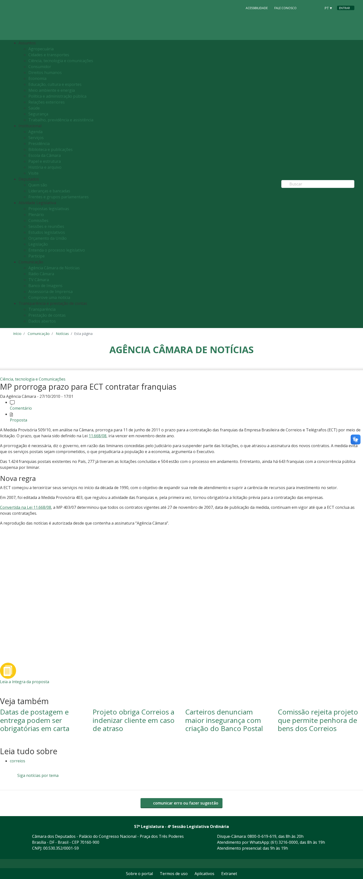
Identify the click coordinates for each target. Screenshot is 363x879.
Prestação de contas (47, 315)
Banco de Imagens (45, 285)
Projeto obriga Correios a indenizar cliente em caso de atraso (134, 720)
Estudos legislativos (46, 232)
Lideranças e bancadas (49, 191)
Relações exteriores (46, 102)
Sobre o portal (139, 873)
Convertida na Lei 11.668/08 (25, 507)
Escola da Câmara (44, 155)
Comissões (38, 220)
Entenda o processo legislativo (56, 250)
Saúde (34, 108)
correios (17, 761)
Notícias (62, 333)
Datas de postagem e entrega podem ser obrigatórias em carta (34, 720)
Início (17, 333)
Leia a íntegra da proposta (24, 681)
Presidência (39, 143)
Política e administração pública (57, 96)
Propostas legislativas (48, 208)
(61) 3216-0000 (284, 842)
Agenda (35, 131)
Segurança (38, 114)
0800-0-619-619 (261, 836)
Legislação (38, 244)
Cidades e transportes (48, 54)
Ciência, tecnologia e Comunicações (32, 379)
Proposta (18, 420)
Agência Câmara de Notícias (54, 268)
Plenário (36, 214)
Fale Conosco (285, 8)
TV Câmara (38, 279)
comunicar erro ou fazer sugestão (185, 803)
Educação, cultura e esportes (54, 84)
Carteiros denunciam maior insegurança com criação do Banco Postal (224, 720)
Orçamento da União (47, 238)
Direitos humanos (45, 72)
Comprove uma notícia (49, 297)
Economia (37, 78)
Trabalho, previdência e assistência (60, 120)
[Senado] (316, 7)
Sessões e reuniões (46, 226)
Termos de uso (174, 873)
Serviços (36, 137)
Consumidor (39, 66)
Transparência (42, 309)
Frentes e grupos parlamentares (58, 197)
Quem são (37, 185)
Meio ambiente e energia (51, 90)
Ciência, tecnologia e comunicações (60, 60)
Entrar (344, 8)
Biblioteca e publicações (50, 149)
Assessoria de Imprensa (50, 291)
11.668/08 (97, 436)
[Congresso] (306, 7)
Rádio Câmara (41, 273)
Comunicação (39, 333)
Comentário (21, 408)
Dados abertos (42, 321)
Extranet (229, 873)
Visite (33, 173)
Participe (36, 256)
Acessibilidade (257, 8)
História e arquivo (44, 167)
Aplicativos (204, 873)
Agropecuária (41, 49)
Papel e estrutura (44, 161)
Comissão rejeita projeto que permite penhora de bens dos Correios (318, 720)
